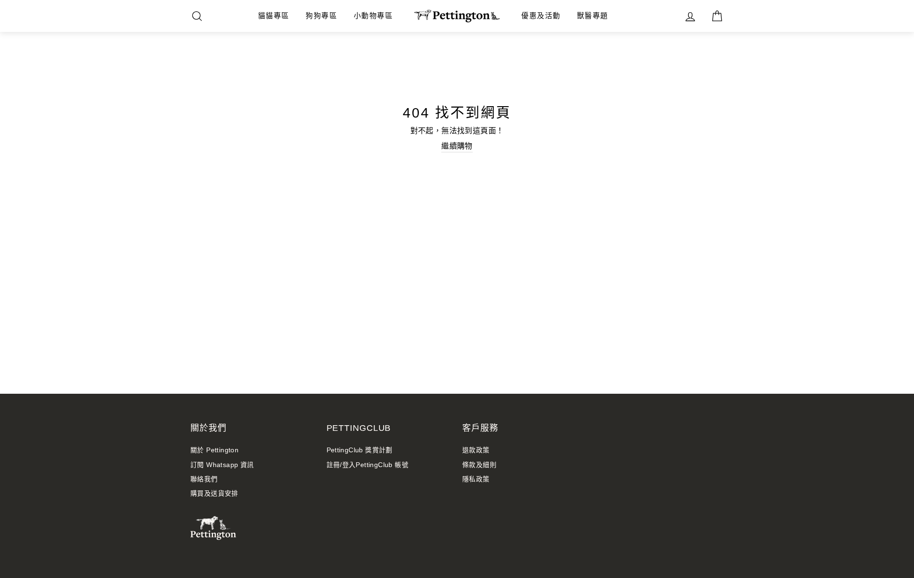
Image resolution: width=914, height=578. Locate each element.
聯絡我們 (204, 479)
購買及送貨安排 (214, 493)
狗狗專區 (321, 15)
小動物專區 (373, 15)
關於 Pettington (214, 450)
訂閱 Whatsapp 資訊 (222, 464)
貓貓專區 (273, 15)
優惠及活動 (541, 15)
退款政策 (476, 450)
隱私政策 (476, 479)
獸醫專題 (592, 15)
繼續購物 (457, 146)
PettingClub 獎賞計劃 (360, 450)
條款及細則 (479, 464)
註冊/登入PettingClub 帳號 (368, 464)
